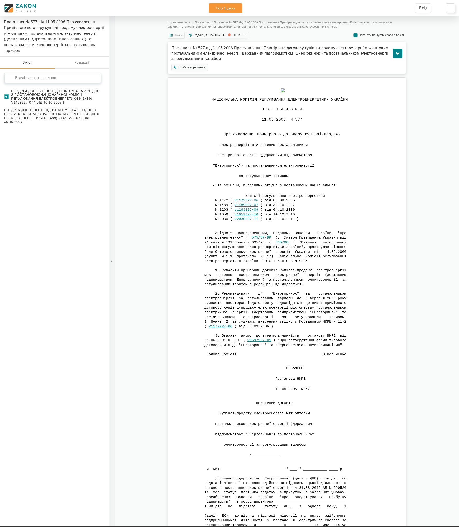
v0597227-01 (259, 340)
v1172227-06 (246, 200)
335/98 (281, 243)
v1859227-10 (246, 215)
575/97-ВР (261, 238)
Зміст (27, 62)
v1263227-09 (246, 210)
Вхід (423, 8)
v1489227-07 (246, 205)
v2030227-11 (246, 219)
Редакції (82, 62)
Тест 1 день (225, 8)
